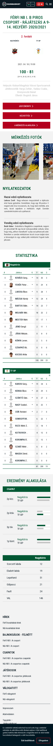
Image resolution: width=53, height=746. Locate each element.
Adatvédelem (8, 714)
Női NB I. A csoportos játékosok (16, 681)
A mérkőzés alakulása (24, 125)
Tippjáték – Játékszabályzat (9, 722)
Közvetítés (25, 116)
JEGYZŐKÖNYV (25, 106)
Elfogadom (43, 740)
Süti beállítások (27, 740)
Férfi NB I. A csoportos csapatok (17, 658)
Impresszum (8, 708)
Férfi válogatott (9, 694)
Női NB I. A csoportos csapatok (16, 663)
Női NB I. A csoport (11, 646)
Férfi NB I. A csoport (11, 640)
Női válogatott (9, 699)
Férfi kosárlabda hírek (12, 622)
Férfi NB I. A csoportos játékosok (17, 676)
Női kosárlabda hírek (11, 628)
